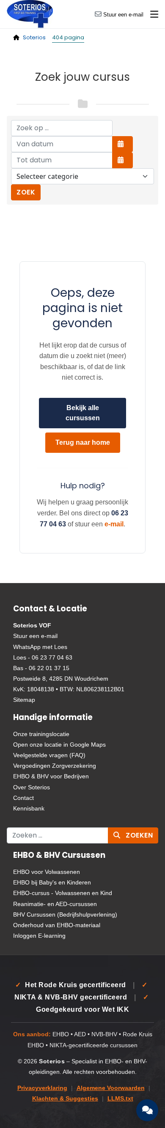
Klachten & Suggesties (65, 1098)
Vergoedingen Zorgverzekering (54, 765)
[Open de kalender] (122, 144)
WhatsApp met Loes (40, 646)
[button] (154, 14)
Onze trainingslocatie (41, 734)
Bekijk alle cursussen (83, 413)
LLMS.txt (120, 1098)
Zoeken (138, 835)
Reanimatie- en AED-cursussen (55, 904)
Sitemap (24, 699)
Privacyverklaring (42, 1088)
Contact (23, 797)
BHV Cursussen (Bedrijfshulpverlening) (65, 914)
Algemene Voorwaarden (111, 1088)
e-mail (114, 524)
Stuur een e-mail (123, 14)
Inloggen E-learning (39, 935)
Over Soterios (31, 787)
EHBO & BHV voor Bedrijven (51, 776)
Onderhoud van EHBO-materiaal (56, 925)
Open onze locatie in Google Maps (59, 744)
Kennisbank (28, 808)
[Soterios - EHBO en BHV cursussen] (30, 14)
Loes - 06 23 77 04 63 (42, 657)
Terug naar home (82, 442)
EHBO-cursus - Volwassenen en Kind (62, 893)
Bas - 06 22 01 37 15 (41, 668)
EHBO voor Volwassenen (46, 871)
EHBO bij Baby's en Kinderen (52, 882)
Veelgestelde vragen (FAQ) (49, 755)
